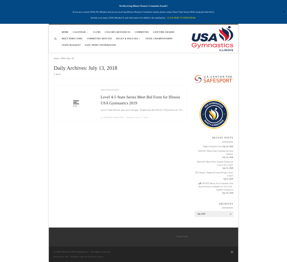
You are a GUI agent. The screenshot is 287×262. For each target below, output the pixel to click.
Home (56, 58)
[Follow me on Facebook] (232, 252)
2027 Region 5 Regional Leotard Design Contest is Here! (214, 174)
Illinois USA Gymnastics (75, 252)
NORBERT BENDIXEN (113, 117)
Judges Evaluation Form (212, 146)
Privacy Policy (182, 236)
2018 (63, 58)
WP (66, 257)
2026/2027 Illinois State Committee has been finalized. (215, 152)
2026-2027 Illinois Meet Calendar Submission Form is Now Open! (215, 163)
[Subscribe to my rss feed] (227, 252)
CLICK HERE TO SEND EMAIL (181, 17)
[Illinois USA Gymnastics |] (212, 38)
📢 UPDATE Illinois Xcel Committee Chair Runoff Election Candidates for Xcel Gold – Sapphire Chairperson (215, 186)
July (68, 58)
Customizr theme (95, 257)
